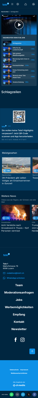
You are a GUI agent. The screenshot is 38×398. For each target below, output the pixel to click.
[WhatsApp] (12, 394)
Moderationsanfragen (19, 292)
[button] (17, 394)
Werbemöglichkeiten (19, 307)
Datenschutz (14, 370)
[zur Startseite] (5, 4)
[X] (29, 394)
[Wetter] (26, 4)
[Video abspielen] (19, 25)
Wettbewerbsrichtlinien (19, 373)
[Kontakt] (33, 4)
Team (19, 285)
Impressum (24, 370)
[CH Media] (19, 385)
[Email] (23, 394)
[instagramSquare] (22, 340)
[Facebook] (34, 394)
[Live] (18, 4)
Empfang (19, 314)
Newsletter (18, 329)
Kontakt (19, 321)
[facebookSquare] (15, 340)
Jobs (19, 300)
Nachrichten (5, 11)
